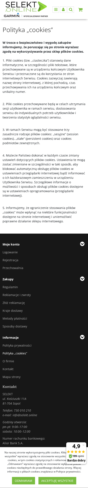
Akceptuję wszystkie (57, 481)
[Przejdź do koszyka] (80, 9)
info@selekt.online (25, 415)
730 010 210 (22, 410)
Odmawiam (23, 481)
